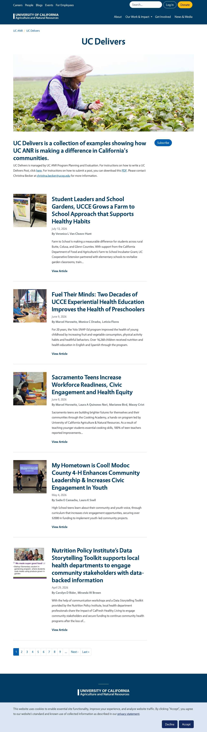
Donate (185, 5)
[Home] (36, 17)
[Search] (160, 4)
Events (49, 5)
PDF (124, 170)
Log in (170, 5)
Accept (186, 724)
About (118, 17)
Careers (17, 5)
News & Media (183, 17)
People (29, 5)
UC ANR (18, 30)
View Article (59, 271)
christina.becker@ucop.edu (53, 176)
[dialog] (103, 717)
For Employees (65, 5)
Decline (169, 724)
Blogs (39, 5)
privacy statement (128, 714)
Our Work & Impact (137, 17)
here (39, 170)
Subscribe (163, 143)
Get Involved (163, 17)
